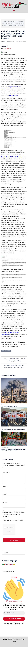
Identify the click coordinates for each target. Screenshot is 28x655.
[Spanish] (14, 564)
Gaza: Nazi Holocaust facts (9, 406)
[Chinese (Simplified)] (4, 564)
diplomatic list (13, 95)
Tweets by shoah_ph (8, 571)
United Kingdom (19, 41)
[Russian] (11, 564)
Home (4, 21)
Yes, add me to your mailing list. (13, 520)
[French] (9, 564)
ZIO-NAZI (24, 41)
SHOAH (3, 41)
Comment (6, 472)
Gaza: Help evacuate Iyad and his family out (13, 430)
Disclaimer (17, 639)
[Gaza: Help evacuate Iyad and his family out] (14, 417)
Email (5, 494)
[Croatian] (6, 564)
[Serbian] (12, 564)
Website (5, 502)
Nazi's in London (6, 350)
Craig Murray (7, 48)
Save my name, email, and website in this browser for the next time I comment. (13, 514)
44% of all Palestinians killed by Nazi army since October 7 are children (13, 450)
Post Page (11, 21)
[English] (7, 564)
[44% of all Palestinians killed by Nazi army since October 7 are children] (14, 439)
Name (5, 486)
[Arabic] (3, 564)
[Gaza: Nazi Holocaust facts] (14, 390)
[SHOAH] (14, 4)
